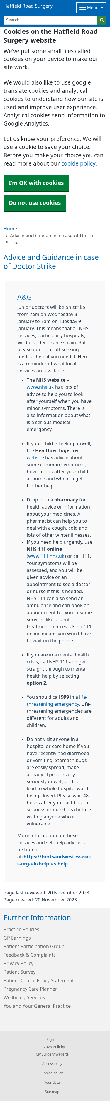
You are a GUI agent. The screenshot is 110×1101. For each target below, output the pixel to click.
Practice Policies (21, 929)
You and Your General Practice (37, 1006)
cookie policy (78, 163)
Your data (52, 1082)
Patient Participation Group (34, 946)
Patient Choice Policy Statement (39, 980)
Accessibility (52, 1063)
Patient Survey (19, 972)
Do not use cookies (35, 203)
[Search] (101, 20)
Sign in (52, 1039)
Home (10, 228)
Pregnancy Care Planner (30, 989)
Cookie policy (52, 1073)
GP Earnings (17, 937)
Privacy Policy (18, 963)
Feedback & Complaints (30, 955)
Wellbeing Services (24, 997)
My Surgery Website (52, 1054)
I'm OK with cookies (36, 183)
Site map (52, 1092)
